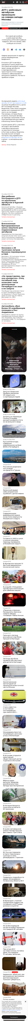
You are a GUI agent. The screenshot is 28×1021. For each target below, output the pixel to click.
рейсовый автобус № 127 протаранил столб (14, 102)
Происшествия (13, 28)
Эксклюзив (5, 28)
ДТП (20, 28)
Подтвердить (14, 1017)
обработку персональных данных (11, 1010)
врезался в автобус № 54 (12, 137)
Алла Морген (11, 145)
